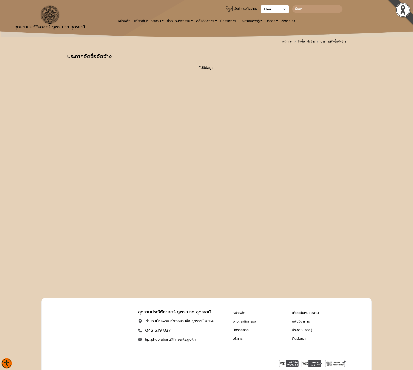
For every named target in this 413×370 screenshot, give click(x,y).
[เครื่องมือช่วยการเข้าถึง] (7, 363)
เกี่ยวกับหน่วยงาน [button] (147, 21)
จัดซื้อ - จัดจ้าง (306, 41)
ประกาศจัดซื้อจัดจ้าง (333, 41)
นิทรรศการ (228, 21)
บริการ (237, 338)
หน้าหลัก (124, 21)
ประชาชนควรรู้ (302, 330)
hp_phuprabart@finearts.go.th (170, 339)
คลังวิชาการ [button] (205, 21)
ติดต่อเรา (288, 21)
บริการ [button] (270, 21)
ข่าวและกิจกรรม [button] (178, 21)
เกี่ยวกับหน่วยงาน (305, 312)
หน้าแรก (287, 41)
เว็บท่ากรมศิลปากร (245, 8)
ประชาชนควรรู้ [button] (249, 21)
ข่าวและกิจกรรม (244, 321)
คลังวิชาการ (301, 321)
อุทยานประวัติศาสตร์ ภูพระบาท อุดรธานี (50, 27)
